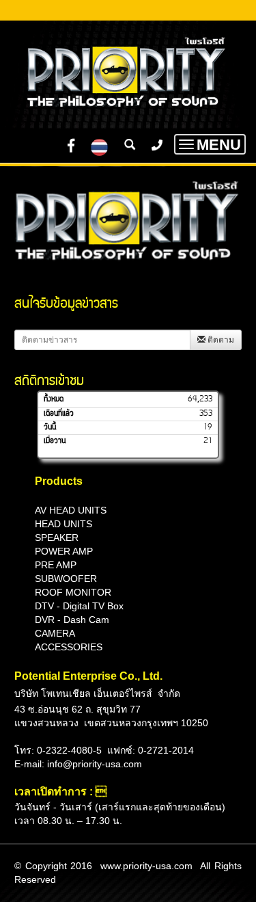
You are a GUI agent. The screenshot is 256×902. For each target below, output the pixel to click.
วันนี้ (50, 427)
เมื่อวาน (55, 441)
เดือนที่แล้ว (59, 414)
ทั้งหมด (53, 399)
